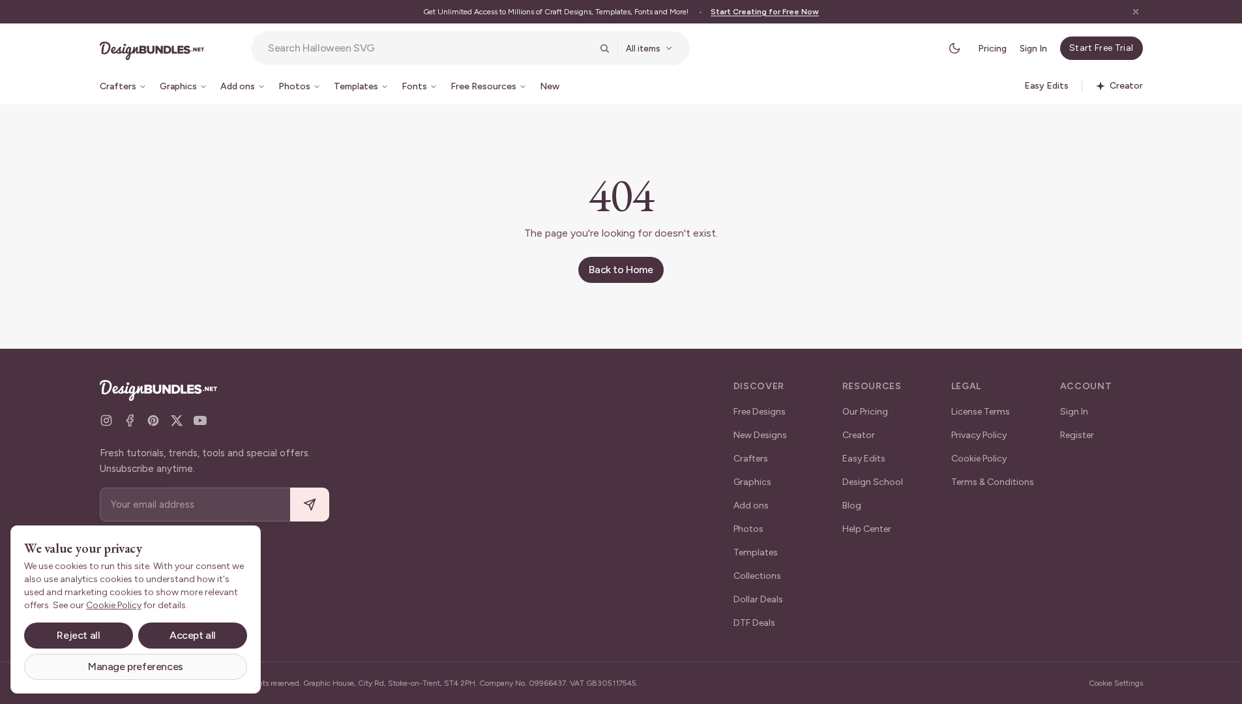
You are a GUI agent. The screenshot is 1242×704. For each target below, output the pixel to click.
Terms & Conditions (992, 482)
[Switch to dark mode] (954, 48)
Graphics (752, 482)
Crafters (750, 458)
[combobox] (429, 48)
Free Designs (759, 411)
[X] (176, 420)
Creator (858, 435)
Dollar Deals (758, 599)
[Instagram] (106, 420)
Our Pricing (865, 411)
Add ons (751, 505)
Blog (851, 505)
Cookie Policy (979, 458)
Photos (748, 529)
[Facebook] (129, 420)
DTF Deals (754, 622)
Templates (755, 552)
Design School (872, 482)
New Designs (760, 435)
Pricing (992, 48)
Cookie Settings (1116, 683)
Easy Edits (863, 458)
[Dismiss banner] (1136, 11)
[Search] (604, 48)
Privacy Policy (979, 435)
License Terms (980, 411)
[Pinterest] (153, 420)
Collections (757, 575)
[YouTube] (200, 420)
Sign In (1033, 48)
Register (1077, 435)
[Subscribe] (309, 505)
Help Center (866, 529)
